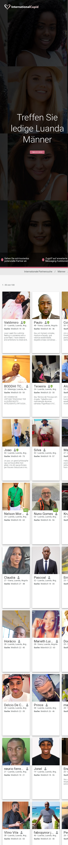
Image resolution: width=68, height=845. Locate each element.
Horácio (10, 641)
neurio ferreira (14, 769)
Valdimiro (11, 322)
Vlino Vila (11, 832)
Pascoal (40, 577)
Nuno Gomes (43, 514)
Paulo (38, 322)
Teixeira (40, 386)
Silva (37, 450)
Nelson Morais (14, 514)
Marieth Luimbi (44, 641)
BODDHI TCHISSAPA (14, 386)
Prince (38, 705)
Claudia (9, 577)
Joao (8, 450)
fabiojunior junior (44, 832)
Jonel (38, 769)
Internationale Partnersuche (38, 271)
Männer (61, 271)
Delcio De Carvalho (14, 705)
